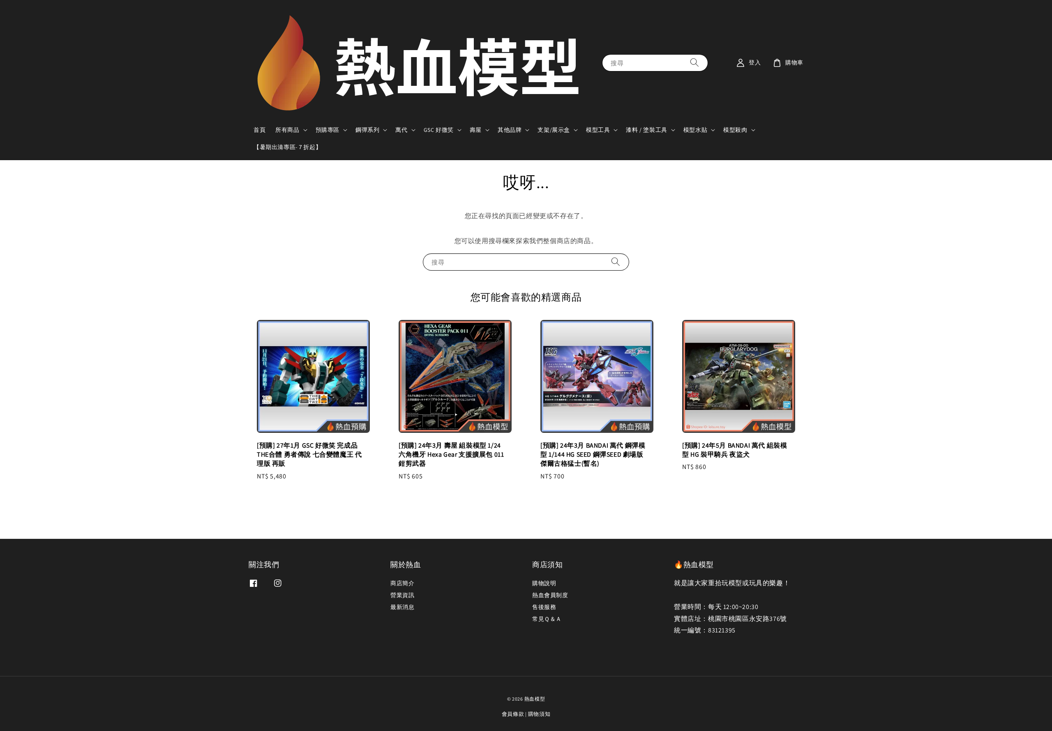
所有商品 (287, 129)
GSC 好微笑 (439, 129)
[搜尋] (694, 63)
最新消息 (402, 607)
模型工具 (598, 129)
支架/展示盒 (554, 129)
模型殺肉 (735, 129)
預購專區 (327, 129)
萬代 (401, 129)
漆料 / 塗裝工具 (646, 129)
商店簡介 (402, 583)
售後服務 (544, 607)
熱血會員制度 (550, 595)
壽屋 (476, 129)
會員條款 (513, 713)
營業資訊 (402, 595)
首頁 (259, 129)
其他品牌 (509, 129)
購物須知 (539, 713)
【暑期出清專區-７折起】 (287, 147)
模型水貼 (695, 129)
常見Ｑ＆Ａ (547, 619)
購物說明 (544, 583)
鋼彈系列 (367, 129)
